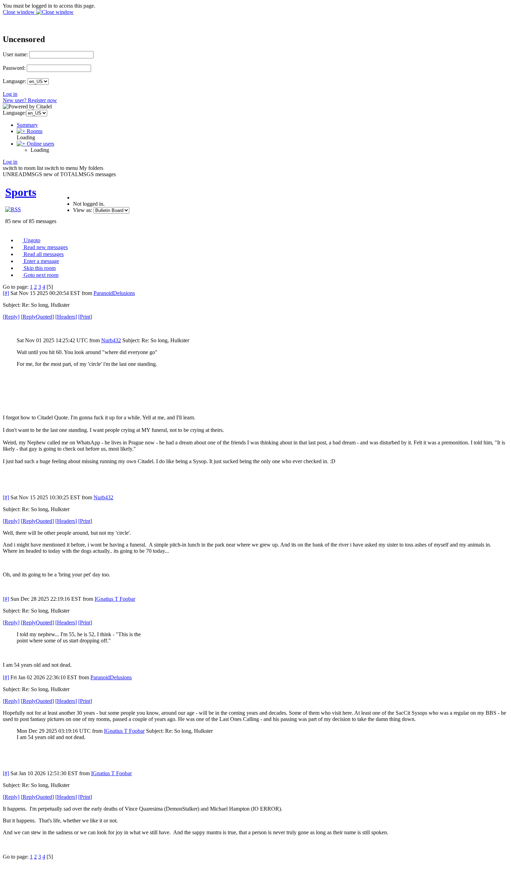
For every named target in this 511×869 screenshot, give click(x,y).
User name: (15, 54)
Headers (66, 317)
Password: (14, 68)
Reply (11, 317)
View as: (82, 210)
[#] (6, 293)
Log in (10, 94)
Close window (19, 12)
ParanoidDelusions (114, 293)
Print (85, 317)
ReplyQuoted (37, 317)
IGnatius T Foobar (115, 599)
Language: (14, 81)
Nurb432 (111, 340)
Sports (20, 192)
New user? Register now (30, 100)
